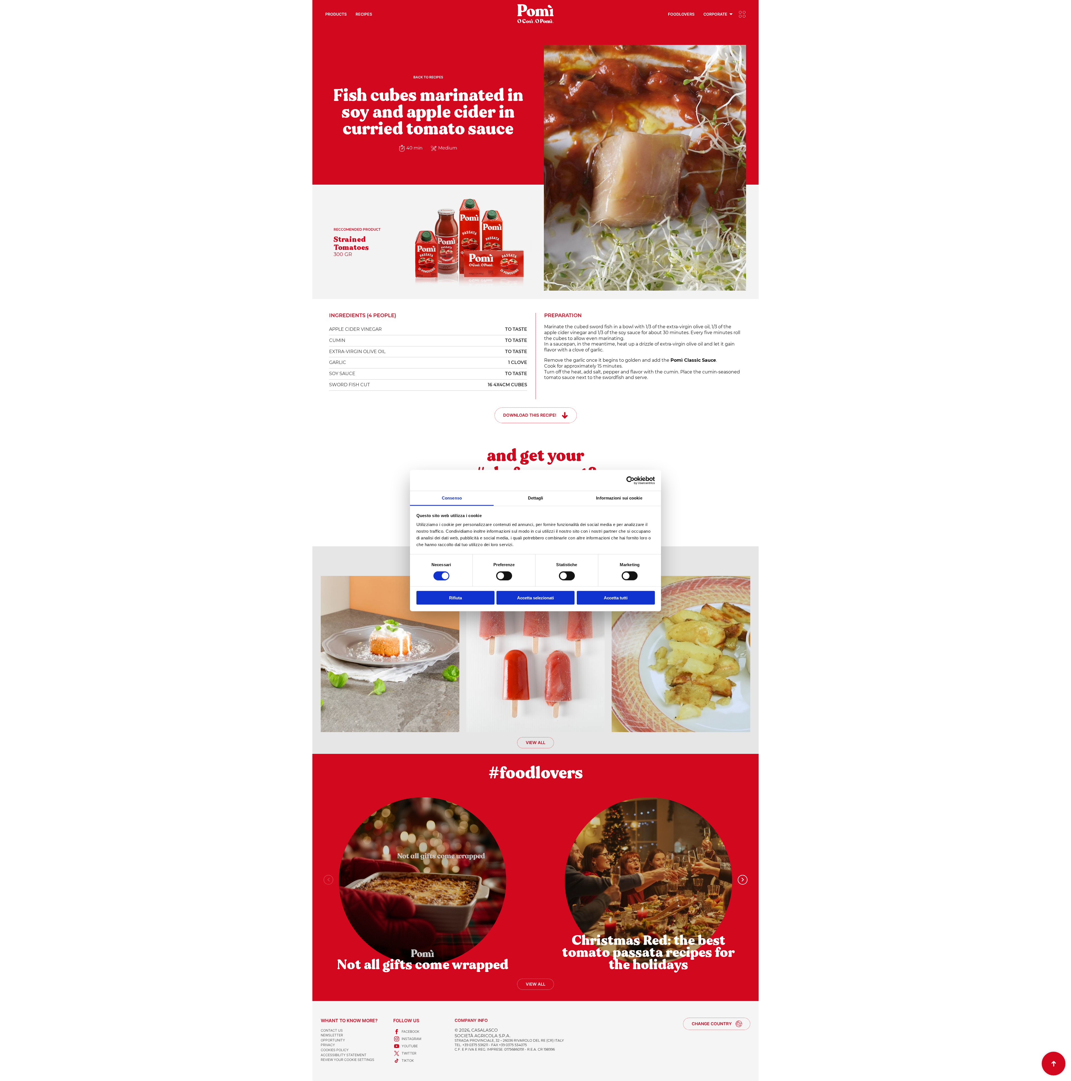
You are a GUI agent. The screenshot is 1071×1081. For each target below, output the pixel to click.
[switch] (504, 575)
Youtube (410, 1046)
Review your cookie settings (347, 1060)
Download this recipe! (529, 415)
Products (336, 14)
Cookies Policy (335, 1050)
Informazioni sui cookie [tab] (619, 498)
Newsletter (332, 1035)
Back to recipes (428, 77)
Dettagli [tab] (535, 498)
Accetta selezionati (535, 597)
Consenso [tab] (452, 498)
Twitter (409, 1053)
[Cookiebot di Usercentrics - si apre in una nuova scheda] (630, 480)
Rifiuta (455, 597)
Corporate (715, 14)
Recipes (364, 14)
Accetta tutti (616, 597)
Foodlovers (681, 14)
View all (535, 742)
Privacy (328, 1045)
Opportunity (333, 1040)
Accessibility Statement (343, 1055)
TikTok (408, 1060)
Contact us (332, 1030)
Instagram (411, 1039)
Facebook (410, 1031)
